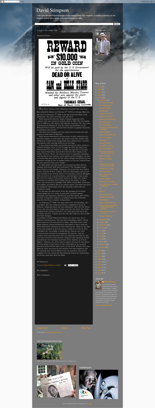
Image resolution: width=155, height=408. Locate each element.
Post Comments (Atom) (54, 332)
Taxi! (100, 161)
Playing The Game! (105, 194)
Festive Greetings (105, 125)
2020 (100, 95)
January (102, 247)
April (101, 239)
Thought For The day (106, 168)
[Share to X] (73, 265)
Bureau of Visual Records (107, 119)
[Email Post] (65, 265)
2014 (100, 262)
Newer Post (42, 328)
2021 (100, 92)
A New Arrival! (103, 200)
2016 (100, 256)
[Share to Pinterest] (77, 265)
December (103, 100)
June (101, 233)
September (103, 225)
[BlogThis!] (71, 265)
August (101, 228)
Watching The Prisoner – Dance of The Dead (107, 165)
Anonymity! (102, 140)
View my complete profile (103, 305)
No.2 (100, 189)
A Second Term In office (107, 181)
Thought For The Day (106, 146)
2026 (100, 86)
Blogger (89, 404)
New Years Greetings (106, 102)
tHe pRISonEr (103, 111)
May (101, 236)
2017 (100, 253)
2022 (100, 89)
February (102, 244)
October (102, 222)
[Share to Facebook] (75, 265)
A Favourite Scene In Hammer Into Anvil (106, 152)
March (101, 242)
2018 (100, 251)
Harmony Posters (105, 108)
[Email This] (69, 265)
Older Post (86, 328)
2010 (100, 273)
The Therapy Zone (105, 105)
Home (64, 328)
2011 (99, 270)
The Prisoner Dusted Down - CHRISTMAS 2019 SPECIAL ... (108, 207)
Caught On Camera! (106, 113)
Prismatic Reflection (105, 216)
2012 (100, 267)
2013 (100, 264)
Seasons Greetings (105, 158)
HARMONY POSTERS (106, 197)
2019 (100, 98)
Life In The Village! (105, 137)
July (100, 230)
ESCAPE (102, 191)
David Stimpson (52, 10)
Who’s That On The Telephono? (105, 175)
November (103, 219)
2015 (100, 259)
